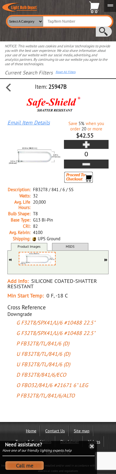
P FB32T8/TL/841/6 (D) (42, 343)
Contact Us (55, 431)
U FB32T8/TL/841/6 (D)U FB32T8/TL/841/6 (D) (43, 359)
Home (31, 431)
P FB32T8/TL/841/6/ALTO (45, 395)
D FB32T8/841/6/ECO (41, 374)
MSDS (70, 246)
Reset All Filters (66, 72)
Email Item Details (28, 122)
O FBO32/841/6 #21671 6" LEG (52, 385)
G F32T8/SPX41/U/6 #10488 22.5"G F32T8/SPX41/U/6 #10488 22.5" (55, 327)
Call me (24, 465)
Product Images (29, 246)
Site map (82, 431)
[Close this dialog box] (92, 446)
